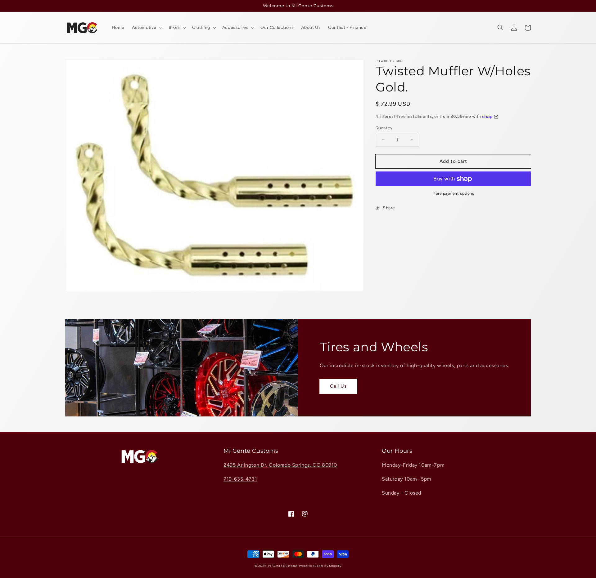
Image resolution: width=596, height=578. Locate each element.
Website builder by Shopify (320, 566)
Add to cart (453, 161)
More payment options (453, 194)
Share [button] (389, 208)
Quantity (384, 128)
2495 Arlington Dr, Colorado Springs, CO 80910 (280, 465)
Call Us (338, 386)
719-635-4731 (240, 479)
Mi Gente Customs (283, 566)
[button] (500, 27)
